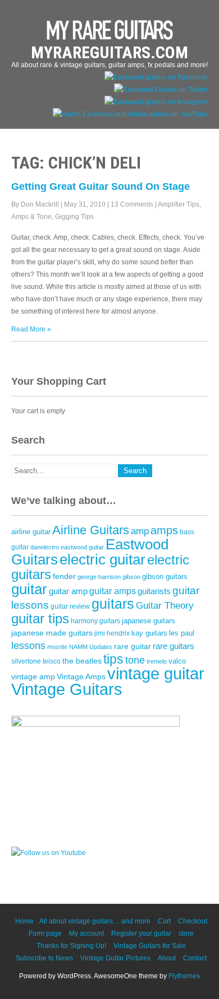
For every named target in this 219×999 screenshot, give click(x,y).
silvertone (26, 661)
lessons (28, 645)
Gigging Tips (74, 217)
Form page (45, 933)
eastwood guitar (82, 547)
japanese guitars (148, 621)
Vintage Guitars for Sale (149, 946)
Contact (195, 958)
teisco (52, 661)
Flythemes (184, 976)
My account (86, 933)
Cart (164, 921)
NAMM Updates (90, 646)
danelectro (44, 547)
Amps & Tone (31, 217)
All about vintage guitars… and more (94, 921)
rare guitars (173, 646)
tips (113, 659)
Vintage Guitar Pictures (115, 958)
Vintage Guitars (66, 689)
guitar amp (68, 591)
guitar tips (40, 618)
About (167, 958)
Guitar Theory (165, 605)
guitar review (70, 606)
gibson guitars (165, 576)
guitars (113, 603)
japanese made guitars (52, 633)
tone (135, 660)
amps (164, 530)
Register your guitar (141, 933)
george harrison (99, 576)
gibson (131, 576)
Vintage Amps (81, 676)
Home (24, 921)
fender (64, 576)
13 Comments (132, 204)
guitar (29, 589)
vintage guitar (155, 673)
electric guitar (102, 559)
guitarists (154, 591)
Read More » (31, 329)
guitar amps (112, 591)
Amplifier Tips (178, 204)
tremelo (157, 661)
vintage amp (33, 676)
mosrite (57, 646)
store (186, 933)
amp (140, 531)
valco (177, 661)
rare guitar (132, 646)
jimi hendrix (112, 633)
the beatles (82, 661)
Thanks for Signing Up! (71, 946)
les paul (181, 633)
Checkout (192, 921)
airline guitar (31, 531)
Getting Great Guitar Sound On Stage (100, 186)
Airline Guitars (90, 530)
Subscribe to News (44, 958)
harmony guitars (95, 621)
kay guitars (149, 633)
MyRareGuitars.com (109, 52)
